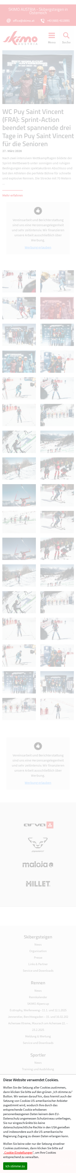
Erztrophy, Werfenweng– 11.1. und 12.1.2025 (38, 1010)
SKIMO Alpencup (38, 1004)
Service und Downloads (38, 971)
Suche (66, 42)
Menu (52, 42)
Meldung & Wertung (38, 1036)
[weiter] (56, 77)
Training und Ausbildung (38, 1069)
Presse (38, 957)
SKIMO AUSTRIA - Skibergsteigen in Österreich (38, 11)
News (38, 944)
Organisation (38, 951)
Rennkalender (38, 997)
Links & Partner (38, 964)
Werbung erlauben (38, 247)
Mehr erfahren (12, 195)
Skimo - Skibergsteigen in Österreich (22, 38)
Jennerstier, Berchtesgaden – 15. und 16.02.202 (38, 1017)
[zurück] (20, 77)
